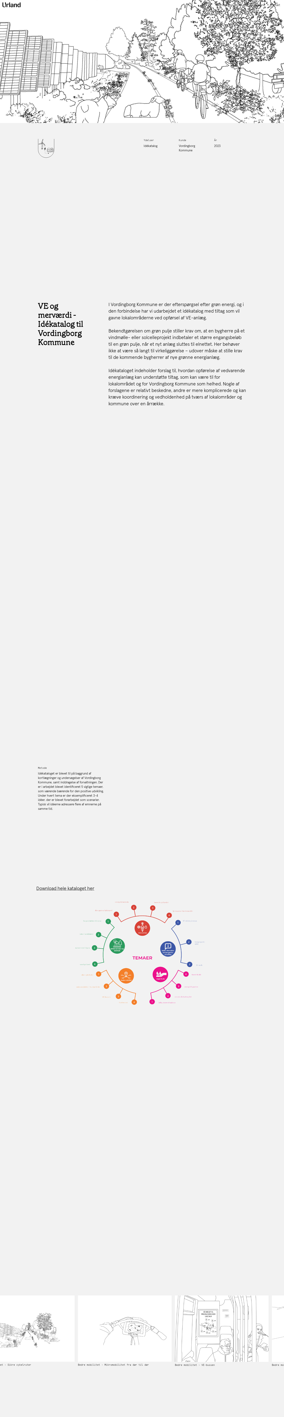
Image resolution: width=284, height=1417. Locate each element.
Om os (242, 5)
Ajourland (258, 5)
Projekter (226, 5)
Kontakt (275, 5)
